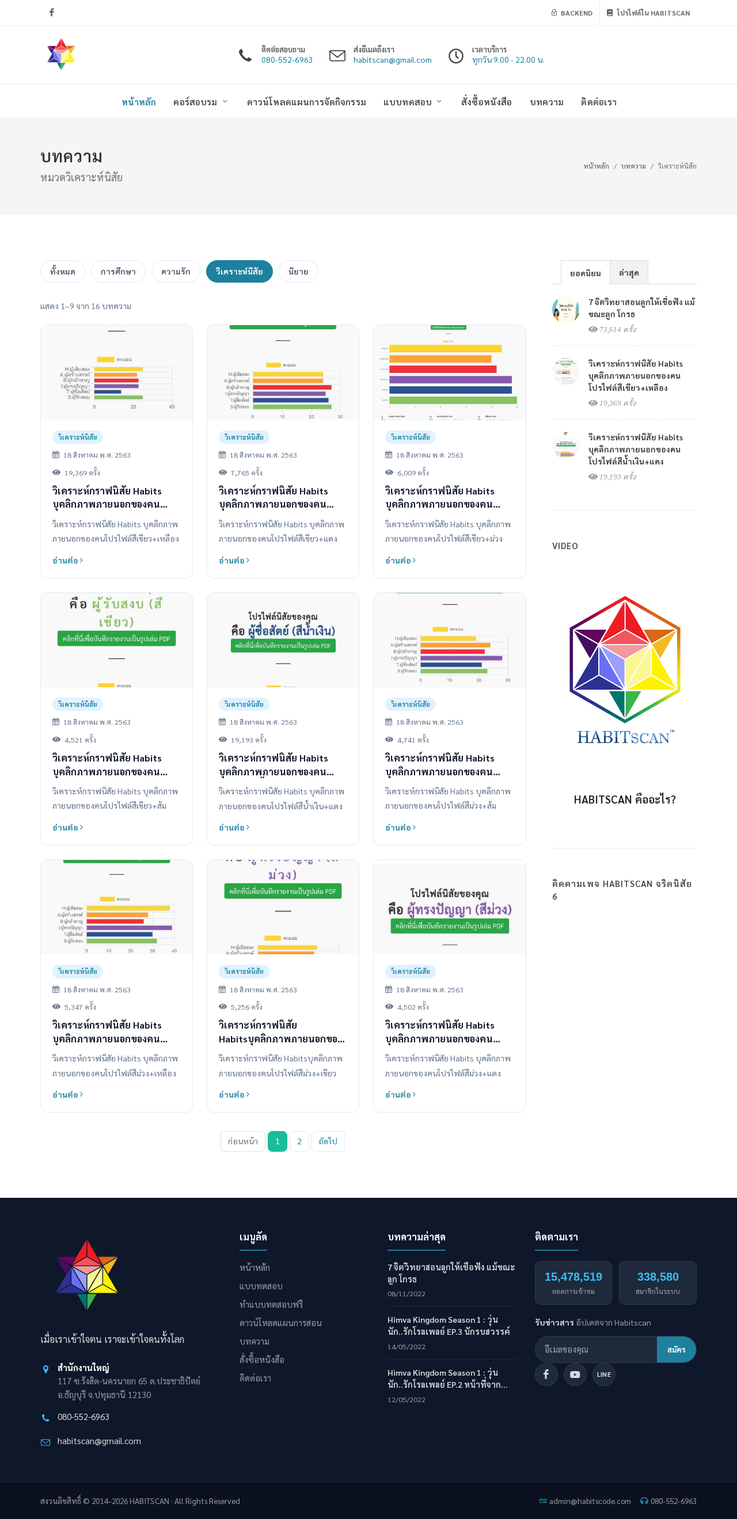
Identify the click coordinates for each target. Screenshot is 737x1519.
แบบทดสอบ (261, 1285)
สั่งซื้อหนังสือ (262, 1359)
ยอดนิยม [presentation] (585, 273)
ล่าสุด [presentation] (629, 272)
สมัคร (676, 1349)
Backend (575, 12)
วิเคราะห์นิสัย (239, 271)
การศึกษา (118, 271)
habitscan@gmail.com (99, 1440)
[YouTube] (575, 1374)
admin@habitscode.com (590, 1500)
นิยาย (298, 271)
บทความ (633, 165)
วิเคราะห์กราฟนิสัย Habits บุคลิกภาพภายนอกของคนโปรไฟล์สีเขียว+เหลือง (635, 375)
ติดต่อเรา (255, 1377)
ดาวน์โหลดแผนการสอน (281, 1322)
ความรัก (176, 271)
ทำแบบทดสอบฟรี (271, 1304)
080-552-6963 (83, 1416)
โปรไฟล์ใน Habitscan (652, 12)
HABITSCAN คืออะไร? (625, 799)
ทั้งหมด (62, 271)
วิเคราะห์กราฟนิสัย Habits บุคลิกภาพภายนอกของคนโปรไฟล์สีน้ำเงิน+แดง (635, 449)
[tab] (585, 272)
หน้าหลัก (596, 165)
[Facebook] (51, 12)
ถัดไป (328, 1141)
